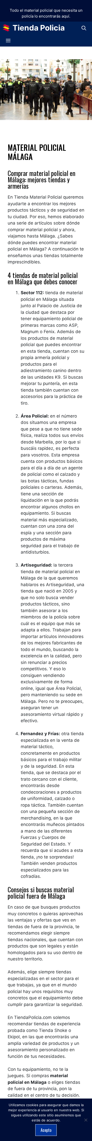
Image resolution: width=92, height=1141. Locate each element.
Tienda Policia (39, 27)
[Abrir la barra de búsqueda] (84, 28)
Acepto (46, 1130)
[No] (85, 1119)
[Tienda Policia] (8, 28)
